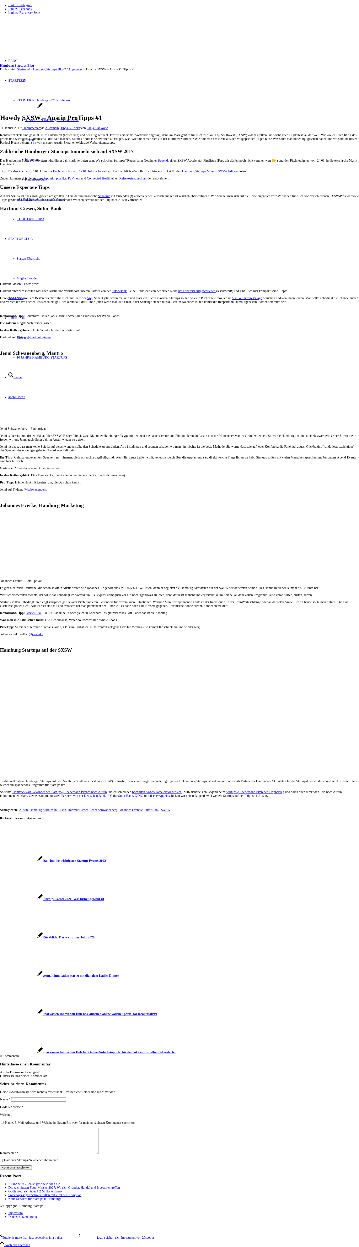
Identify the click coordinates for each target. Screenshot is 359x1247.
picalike (61, 178)
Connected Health (99, 178)
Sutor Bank (125, 795)
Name (5, 1099)
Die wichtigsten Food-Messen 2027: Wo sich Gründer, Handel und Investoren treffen (64, 1187)
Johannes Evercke (131, 810)
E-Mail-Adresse (11, 1107)
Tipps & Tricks (70, 128)
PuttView (74, 178)
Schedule (104, 196)
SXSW (165, 810)
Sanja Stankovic (97, 128)
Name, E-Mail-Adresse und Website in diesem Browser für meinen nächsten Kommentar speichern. (70, 1122)
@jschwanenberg (35, 489)
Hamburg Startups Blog (17, 65)
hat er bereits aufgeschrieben (197, 291)
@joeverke (36, 634)
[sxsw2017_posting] (21, 107)
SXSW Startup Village (247, 298)
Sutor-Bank (119, 291)
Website (5, 1114)
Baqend (163, 160)
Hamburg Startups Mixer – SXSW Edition (210, 171)
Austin (23, 810)
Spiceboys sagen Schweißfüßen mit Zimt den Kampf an (44, 1195)
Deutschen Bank (95, 795)
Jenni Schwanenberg (103, 810)
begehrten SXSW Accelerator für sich (157, 792)
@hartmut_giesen (39, 337)
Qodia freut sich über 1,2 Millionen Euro (35, 1191)
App (89, 298)
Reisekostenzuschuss (133, 178)
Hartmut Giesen (78, 810)
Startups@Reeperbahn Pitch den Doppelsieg (255, 792)
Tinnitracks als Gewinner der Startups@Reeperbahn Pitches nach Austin (59, 792)
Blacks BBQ (34, 613)
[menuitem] (183, 1213)
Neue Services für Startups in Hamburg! (34, 1199)
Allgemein (52, 128)
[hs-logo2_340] (31, 37)
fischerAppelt (159, 795)
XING (139, 795)
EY (109, 795)
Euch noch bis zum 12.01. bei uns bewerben (82, 171)
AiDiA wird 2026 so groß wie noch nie (34, 1184)
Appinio (49, 178)
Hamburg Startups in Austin (48, 810)
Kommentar (9, 1153)
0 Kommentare (31, 128)
